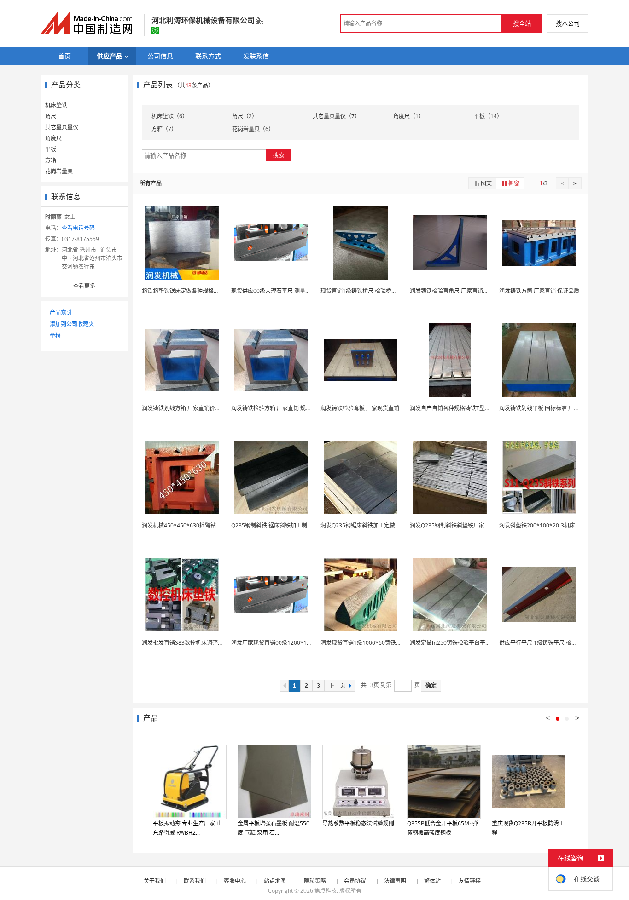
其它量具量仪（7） (336, 116)
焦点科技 (325, 890)
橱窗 (513, 183)
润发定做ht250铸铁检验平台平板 (450, 643)
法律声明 (395, 881)
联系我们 (195, 881)
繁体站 (432, 881)
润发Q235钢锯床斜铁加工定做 (357, 525)
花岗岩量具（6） (253, 129)
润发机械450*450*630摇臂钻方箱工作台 (193, 525)
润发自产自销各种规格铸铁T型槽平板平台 (461, 408)
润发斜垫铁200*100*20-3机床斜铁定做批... (553, 525)
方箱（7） (164, 129)
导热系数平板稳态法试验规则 (358, 823)
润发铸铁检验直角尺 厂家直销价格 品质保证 (464, 291)
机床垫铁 (56, 105)
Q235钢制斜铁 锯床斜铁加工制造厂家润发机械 (288, 525)
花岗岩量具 (59, 171)
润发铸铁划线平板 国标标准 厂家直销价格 (550, 408)
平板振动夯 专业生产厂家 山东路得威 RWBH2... (187, 828)
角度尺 (53, 138)
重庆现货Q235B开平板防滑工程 (528, 828)
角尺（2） (244, 116)
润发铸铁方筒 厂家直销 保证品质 (539, 291)
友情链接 (470, 881)
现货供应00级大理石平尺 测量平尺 (273, 291)
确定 (431, 685)
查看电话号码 (78, 228)
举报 (55, 336)
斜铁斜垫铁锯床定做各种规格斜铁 (183, 291)
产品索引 (61, 312)
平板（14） (488, 116)
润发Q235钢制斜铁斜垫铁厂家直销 (452, 525)
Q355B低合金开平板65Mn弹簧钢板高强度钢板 (442, 828)
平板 (50, 149)
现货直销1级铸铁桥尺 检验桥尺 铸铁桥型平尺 (375, 291)
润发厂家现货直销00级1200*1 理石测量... (282, 643)
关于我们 (155, 881)
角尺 (50, 116)
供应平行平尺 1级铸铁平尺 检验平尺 (543, 643)
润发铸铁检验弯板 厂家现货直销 (359, 408)
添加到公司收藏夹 (72, 324)
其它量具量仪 (61, 127)
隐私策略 (315, 881)
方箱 (50, 160)
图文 (486, 183)
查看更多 (84, 286)
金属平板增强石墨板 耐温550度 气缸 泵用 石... (273, 828)
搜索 (278, 155)
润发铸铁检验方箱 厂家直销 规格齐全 (276, 408)
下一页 (337, 685)
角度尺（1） (408, 116)
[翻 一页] (284, 686)
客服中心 (235, 881)
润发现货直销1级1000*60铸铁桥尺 (363, 643)
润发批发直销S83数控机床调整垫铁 (185, 643)
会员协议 (355, 881)
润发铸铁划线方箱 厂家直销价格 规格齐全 (193, 408)
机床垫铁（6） (169, 116)
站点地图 (275, 881)
